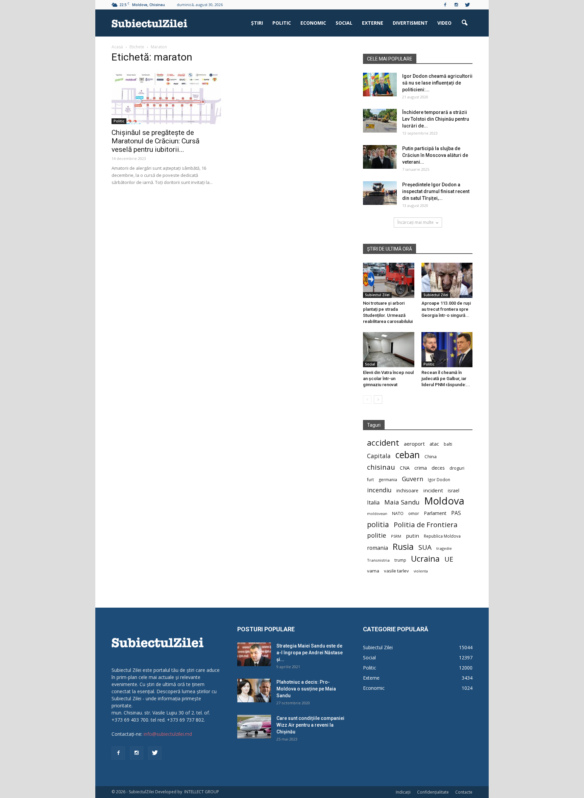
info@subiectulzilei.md (168, 734)
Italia (373, 502)
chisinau (381, 467)
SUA (425, 547)
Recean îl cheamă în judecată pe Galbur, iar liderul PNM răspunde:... (445, 378)
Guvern (412, 478)
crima (420, 468)
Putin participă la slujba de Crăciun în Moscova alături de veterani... (435, 155)
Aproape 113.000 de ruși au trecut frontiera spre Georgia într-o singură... (446, 309)
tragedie (444, 548)
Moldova (444, 500)
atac (434, 444)
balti (448, 444)
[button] (464, 23)
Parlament (435, 513)
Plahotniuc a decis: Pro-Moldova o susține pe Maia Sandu (306, 688)
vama (373, 571)
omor (413, 513)
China (430, 456)
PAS (456, 513)
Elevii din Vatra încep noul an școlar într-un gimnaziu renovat (388, 378)
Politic (281, 23)
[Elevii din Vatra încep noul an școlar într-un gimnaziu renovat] (388, 349)
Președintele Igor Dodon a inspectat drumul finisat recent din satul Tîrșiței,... (435, 191)
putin (412, 535)
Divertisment (410, 23)
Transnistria (378, 560)
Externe (372, 23)
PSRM (396, 536)
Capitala (379, 456)
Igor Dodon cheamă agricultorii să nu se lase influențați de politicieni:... (437, 82)
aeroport (414, 443)
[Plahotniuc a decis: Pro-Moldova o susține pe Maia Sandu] (254, 690)
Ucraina (425, 558)
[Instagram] (456, 5)
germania (388, 480)
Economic (313, 23)
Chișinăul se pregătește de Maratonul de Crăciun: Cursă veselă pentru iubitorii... (155, 141)
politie (376, 535)
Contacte (463, 792)
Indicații (403, 792)
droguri (456, 468)
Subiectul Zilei (377, 294)
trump (400, 560)
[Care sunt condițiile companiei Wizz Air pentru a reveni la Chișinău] (254, 726)
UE (448, 559)
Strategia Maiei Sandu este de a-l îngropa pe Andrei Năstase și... (309, 652)
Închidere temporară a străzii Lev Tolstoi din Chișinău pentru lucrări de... (435, 119)
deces (438, 467)
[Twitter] (467, 5)
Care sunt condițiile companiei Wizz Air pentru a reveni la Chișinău (310, 724)
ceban (407, 454)
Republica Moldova (442, 536)
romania (377, 547)
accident (383, 442)
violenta (421, 570)
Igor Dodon (439, 480)
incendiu (379, 490)
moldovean (377, 513)
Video (444, 23)
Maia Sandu (401, 502)
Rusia (403, 546)
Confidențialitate (433, 792)
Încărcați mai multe (415, 222)
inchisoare (407, 490)
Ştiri (257, 23)
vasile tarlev (396, 571)
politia (378, 524)
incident (433, 490)
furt (370, 479)
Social (344, 23)
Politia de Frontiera (426, 524)
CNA (405, 468)
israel (453, 490)
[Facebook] (445, 5)
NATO (398, 513)
